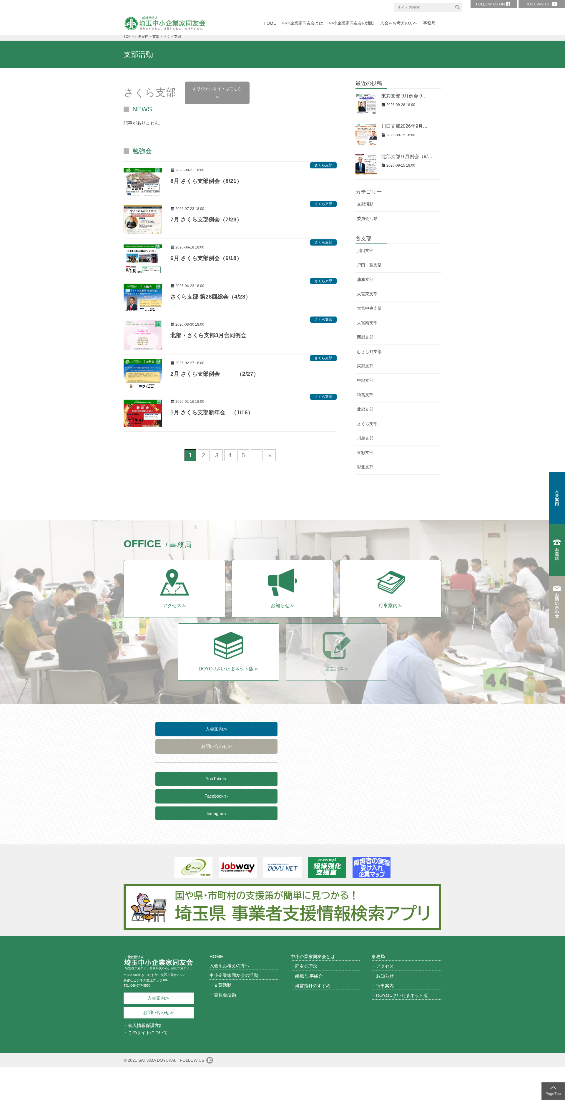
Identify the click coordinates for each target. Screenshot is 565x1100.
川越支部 (365, 438)
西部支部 (365, 337)
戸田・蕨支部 (369, 265)
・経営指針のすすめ (310, 985)
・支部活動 (221, 985)
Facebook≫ (216, 796)
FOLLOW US (192, 1060)
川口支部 (365, 250)
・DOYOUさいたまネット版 (400, 995)
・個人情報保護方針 (143, 1025)
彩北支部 (365, 467)
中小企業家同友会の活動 (234, 975)
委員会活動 (367, 218)
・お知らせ (383, 975)
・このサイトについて (146, 1032)
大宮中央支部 (369, 308)
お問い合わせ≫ (216, 746)
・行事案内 (383, 985)
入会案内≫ (216, 728)
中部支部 (365, 380)
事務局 (378, 956)
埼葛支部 (365, 394)
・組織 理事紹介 (307, 975)
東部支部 (365, 366)
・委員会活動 (223, 994)
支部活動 (365, 204)
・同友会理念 (304, 966)
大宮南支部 (367, 322)
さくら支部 (323, 165)
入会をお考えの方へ (229, 965)
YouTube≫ (216, 778)
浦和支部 (365, 279)
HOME (216, 956)
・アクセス (383, 966)
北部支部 (365, 409)
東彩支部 (365, 452)
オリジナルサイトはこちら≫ (217, 92)
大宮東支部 (367, 293)
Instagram (216, 813)
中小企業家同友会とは (313, 956)
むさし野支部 (369, 351)
